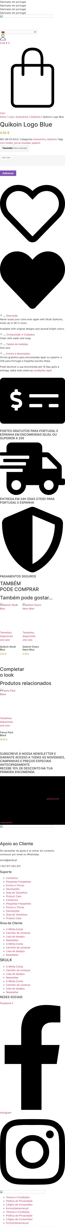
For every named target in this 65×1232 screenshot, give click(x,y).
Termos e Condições (18, 1197)
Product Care (13, 896)
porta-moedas (22, 142)
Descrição (12, 315)
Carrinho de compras (18, 932)
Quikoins (36, 116)
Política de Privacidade (19, 1200)
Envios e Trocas (15, 885)
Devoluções (13, 888)
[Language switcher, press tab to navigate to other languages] (18, 32)
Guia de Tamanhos (16, 892)
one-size (6, 157)
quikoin (36, 142)
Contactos (12, 877)
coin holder (6, 142)
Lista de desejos (15, 936)
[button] (32, 315)
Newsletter (12, 940)
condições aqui (42, 370)
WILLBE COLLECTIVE (12, 1230)
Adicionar (8, 173)
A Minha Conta (14, 929)
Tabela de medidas (17, 344)
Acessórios (22, 116)
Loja (10, 116)
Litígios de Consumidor (19, 1204)
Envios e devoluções (18, 353)
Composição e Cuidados (20, 334)
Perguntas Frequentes (18, 881)
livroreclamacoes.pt (17, 1208)
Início (3, 116)
